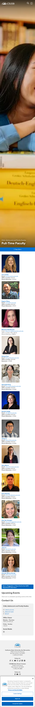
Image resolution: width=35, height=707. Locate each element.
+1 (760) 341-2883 (17, 668)
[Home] (8, 3)
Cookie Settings (17, 693)
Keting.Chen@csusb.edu (12, 358)
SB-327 (7, 614)
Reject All (17, 698)
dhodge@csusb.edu (11, 413)
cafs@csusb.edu (9, 610)
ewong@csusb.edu (11, 303)
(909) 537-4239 (9, 612)
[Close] (33, 679)
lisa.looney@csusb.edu (12, 276)
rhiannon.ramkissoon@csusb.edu (14, 331)
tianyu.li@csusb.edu (11, 440)
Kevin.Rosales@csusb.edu (12, 495)
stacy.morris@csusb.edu (12, 467)
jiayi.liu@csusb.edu (11, 549)
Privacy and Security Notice (15, 690)
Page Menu (18, 249)
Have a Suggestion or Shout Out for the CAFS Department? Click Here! (16, 586)
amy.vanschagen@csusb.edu (13, 522)
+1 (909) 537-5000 (17, 655)
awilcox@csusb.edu (11, 575)
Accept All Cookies (17, 703)
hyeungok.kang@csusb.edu (13, 386)
